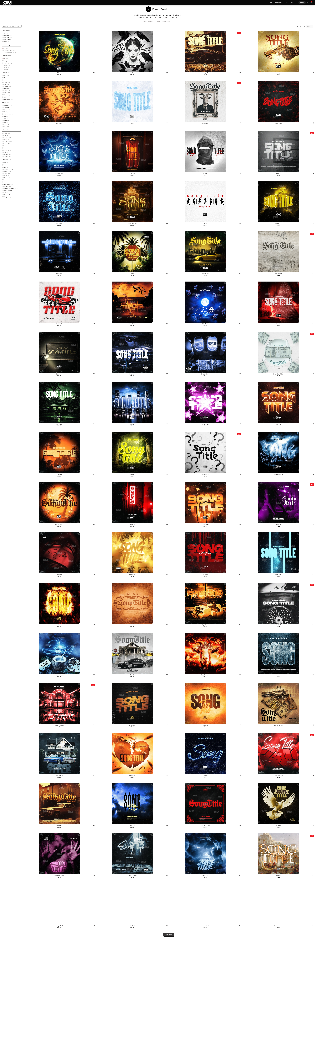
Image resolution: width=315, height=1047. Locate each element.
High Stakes (205, 625)
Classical (6, 107)
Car (5, 167)
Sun (5, 192)
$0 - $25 (6, 33)
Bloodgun (278, 73)
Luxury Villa (205, 73)
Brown (5, 95)
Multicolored (7, 99)
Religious (6, 186)
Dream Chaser (205, 374)
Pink (5, 78)
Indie (5, 116)
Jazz (5, 118)
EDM (5, 112)
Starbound (278, 574)
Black (5, 88)
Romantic (6, 150)
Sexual (6, 154)
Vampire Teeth (205, 926)
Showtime (132, 725)
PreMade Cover (8, 50)
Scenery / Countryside (10, 188)
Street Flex (205, 273)
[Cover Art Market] (6, 2)
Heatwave (59, 474)
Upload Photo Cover (9, 52)
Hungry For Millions (278, 374)
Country (6, 109)
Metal (5, 120)
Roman (278, 875)
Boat (5, 165)
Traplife (132, 675)
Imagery (6, 61)
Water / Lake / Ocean (9, 194)
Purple (5, 80)
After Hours (278, 524)
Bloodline (205, 574)
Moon (5, 182)
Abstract (6, 69)
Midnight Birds (59, 926)
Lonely (5, 143)
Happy (5, 139)
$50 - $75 (6, 37)
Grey (5, 97)
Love (5, 146)
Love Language (278, 775)
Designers (279, 2)
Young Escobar (205, 825)
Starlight (205, 775)
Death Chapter (132, 875)
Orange (6, 86)
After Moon (205, 324)
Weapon (6, 197)
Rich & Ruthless (278, 725)
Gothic (132, 73)
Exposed (205, 223)
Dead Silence (132, 324)
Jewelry (6, 177)
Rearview (132, 374)
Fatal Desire (278, 324)
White (5, 82)
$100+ (5, 42)
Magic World (59, 173)
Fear (5, 135)
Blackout (132, 926)
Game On (278, 173)
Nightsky (132, 825)
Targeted (205, 173)
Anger (5, 133)
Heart (5, 175)
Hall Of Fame (205, 424)
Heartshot (132, 775)
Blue (5, 84)
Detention (59, 374)
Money (6, 180)
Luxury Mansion (59, 725)
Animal (6, 163)
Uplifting (6, 156)
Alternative (7, 105)
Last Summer (205, 524)
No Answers (205, 474)
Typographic (7, 63)
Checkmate (59, 324)
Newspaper (278, 273)
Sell (287, 2)
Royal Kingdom (132, 223)
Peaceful (6, 148)
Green (5, 90)
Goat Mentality (205, 675)
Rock (5, 126)
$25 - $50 (6, 35)
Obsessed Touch (59, 875)
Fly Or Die (278, 825)
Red (5, 75)
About (293, 2)
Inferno (59, 625)
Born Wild (205, 875)
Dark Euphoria (278, 474)
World (59, 73)
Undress (59, 574)
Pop (5, 122)
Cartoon (6, 65)
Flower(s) (6, 171)
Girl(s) (5, 173)
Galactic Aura (278, 223)
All (4, 48)
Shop (270, 2)
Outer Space (7, 184)
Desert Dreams (59, 524)
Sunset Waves (278, 926)
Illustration (6, 67)
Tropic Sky (132, 574)
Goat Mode (205, 123)
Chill (132, 123)
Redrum (132, 524)
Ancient (132, 474)
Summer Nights (59, 675)
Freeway (132, 273)
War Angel (59, 123)
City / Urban (7, 169)
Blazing (278, 424)
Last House (59, 424)
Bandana (59, 223)
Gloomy (6, 137)
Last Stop (59, 273)
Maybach (278, 625)
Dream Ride (59, 775)
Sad (5, 152)
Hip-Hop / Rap (7, 114)
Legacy (132, 625)
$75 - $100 (7, 39)
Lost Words (278, 123)
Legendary (132, 173)
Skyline (132, 424)
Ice (278, 675)
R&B (5, 124)
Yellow (5, 92)
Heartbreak (7, 141)
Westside (59, 825)
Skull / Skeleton (8, 190)
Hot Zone (205, 725)
